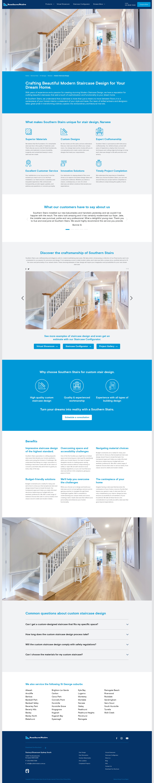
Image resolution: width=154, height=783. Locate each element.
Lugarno (82, 693)
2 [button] (72, 229)
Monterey (82, 696)
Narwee (50, 76)
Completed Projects (84, 763)
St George (43, 76)
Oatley (81, 706)
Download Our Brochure (33, 747)
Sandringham (110, 700)
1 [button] (67, 229)
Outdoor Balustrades (85, 758)
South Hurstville (111, 706)
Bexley (28, 712)
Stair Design (82, 752)
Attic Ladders (83, 761)
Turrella (107, 709)
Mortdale (82, 700)
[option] (77, 220)
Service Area (34, 76)
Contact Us (108, 766)
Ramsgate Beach (112, 690)
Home (27, 76)
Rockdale (108, 696)
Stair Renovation (83, 755)
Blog (106, 761)
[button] (131, 298)
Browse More (98, 4)
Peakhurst (82, 709)
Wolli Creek (109, 712)
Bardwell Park (31, 700)
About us (107, 758)
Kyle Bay (82, 690)
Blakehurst (30, 719)
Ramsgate (82, 719)
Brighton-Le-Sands (60, 690)
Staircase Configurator (81, 4)
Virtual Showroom (63, 4)
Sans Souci (109, 703)
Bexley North (31, 716)
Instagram (121, 738)
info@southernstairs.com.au (36, 763)
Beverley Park (31, 706)
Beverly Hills (30, 709)
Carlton (55, 693)
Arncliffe (29, 693)
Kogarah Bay (57, 716)
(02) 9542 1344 (32, 761)
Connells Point (58, 700)
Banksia (28, 696)
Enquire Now (144, 4)
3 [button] (77, 229)
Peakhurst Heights (86, 712)
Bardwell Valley (31, 703)
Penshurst (82, 716)
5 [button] (86, 229)
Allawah (28, 690)
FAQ (106, 763)
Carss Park (56, 696)
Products (48, 4)
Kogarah (55, 712)
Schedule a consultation (77, 417)
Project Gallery (106, 346)
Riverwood (109, 693)
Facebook (116, 738)
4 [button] (81, 229)
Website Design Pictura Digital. (121, 779)
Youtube (127, 738)
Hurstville (56, 703)
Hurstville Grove (59, 706)
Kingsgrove (57, 709)
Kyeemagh (56, 719)
